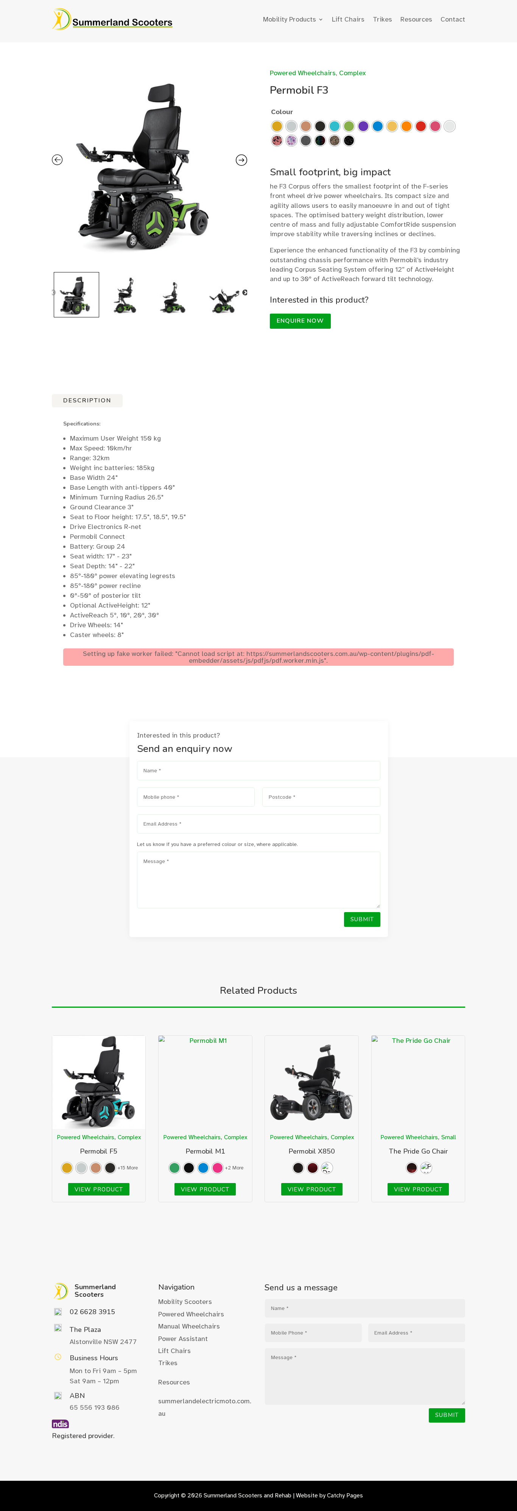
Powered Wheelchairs (303, 73)
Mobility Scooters (185, 1302)
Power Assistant (183, 1339)
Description (87, 400)
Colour (282, 112)
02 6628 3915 (92, 1311)
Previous (53, 293)
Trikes (382, 19)
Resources (416, 19)
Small (448, 1137)
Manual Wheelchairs (189, 1326)
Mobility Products (289, 19)
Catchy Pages (345, 1495)
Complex (352, 73)
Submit (362, 919)
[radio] (277, 126)
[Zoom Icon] (150, 162)
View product (99, 1189)
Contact (453, 19)
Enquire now (300, 321)
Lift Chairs (348, 19)
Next (245, 293)
